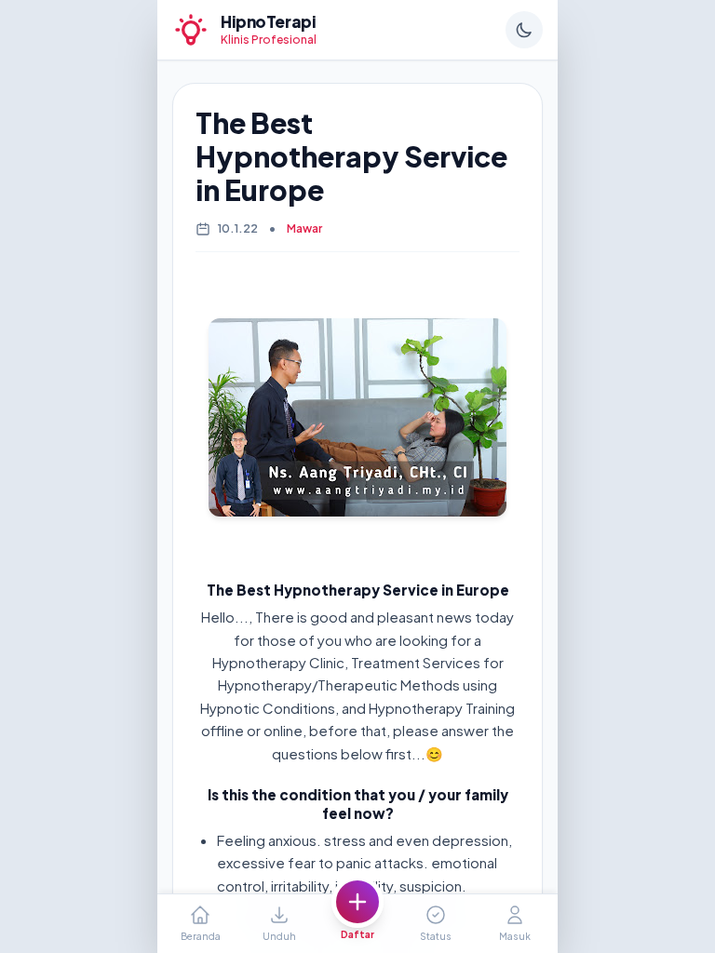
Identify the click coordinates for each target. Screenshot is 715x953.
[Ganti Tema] (524, 29)
